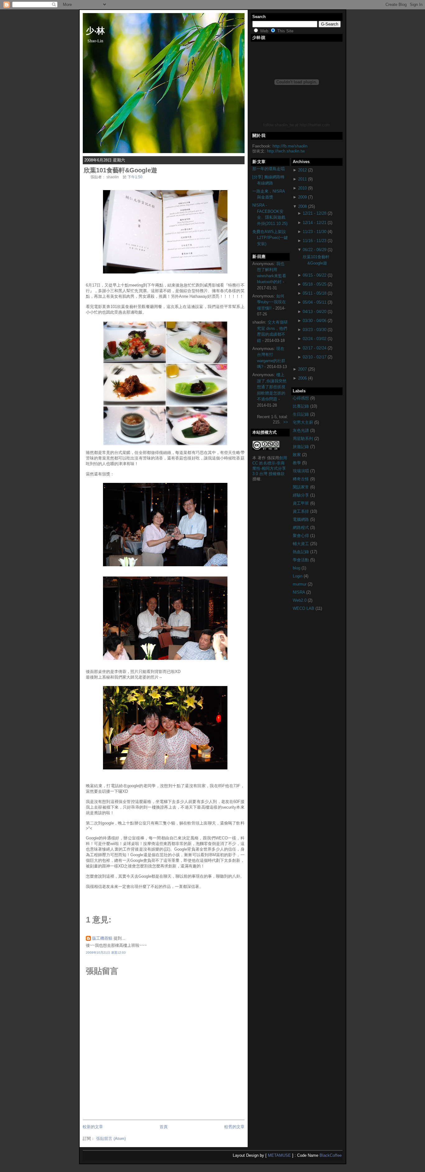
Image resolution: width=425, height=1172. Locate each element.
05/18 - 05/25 (314, 284)
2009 (302, 197)
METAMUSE (279, 1155)
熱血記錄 (301, 551)
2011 (302, 179)
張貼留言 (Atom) (111, 1138)
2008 (302, 206)
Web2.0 (300, 600)
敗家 (297, 454)
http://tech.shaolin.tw (286, 151)
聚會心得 (301, 535)
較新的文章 (93, 1126)
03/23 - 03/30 (314, 329)
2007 (302, 369)
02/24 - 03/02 (314, 338)
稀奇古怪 (301, 479)
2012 (302, 170)
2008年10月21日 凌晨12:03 (106, 952)
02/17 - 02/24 (314, 348)
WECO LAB (304, 608)
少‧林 (95, 30)
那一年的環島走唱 (268, 168)
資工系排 (301, 511)
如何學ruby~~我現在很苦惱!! (271, 302)
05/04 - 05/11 (314, 302)
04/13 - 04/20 (314, 311)
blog (297, 568)
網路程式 (301, 527)
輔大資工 (301, 543)
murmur (300, 584)
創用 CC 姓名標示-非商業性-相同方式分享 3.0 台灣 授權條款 (269, 465)
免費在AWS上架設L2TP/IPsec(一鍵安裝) (270, 237)
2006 (302, 378)
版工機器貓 (102, 938)
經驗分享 (301, 495)
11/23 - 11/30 (314, 231)
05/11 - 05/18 (314, 293)
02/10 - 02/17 (314, 357)
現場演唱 (301, 471)
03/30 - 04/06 (314, 320)
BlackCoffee (331, 1155)
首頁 (164, 1126)
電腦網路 (301, 519)
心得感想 (301, 398)
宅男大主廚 (303, 422)
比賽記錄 (301, 406)
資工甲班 (301, 503)
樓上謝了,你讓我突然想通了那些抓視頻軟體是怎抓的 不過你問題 (272, 386)
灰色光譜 (301, 430)
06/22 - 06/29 (314, 249)
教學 (297, 462)
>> (285, 422)
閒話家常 (301, 487)
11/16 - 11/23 (314, 240)
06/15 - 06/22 (314, 275)
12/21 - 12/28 (314, 213)
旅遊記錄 (301, 446)
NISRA (299, 592)
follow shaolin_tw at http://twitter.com (296, 125)
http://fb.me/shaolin (290, 146)
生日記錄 (301, 414)
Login (298, 576)
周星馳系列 (303, 438)
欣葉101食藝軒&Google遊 (120, 170)
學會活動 (301, 560)
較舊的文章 (234, 1126)
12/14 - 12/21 (314, 222)
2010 (302, 188)
